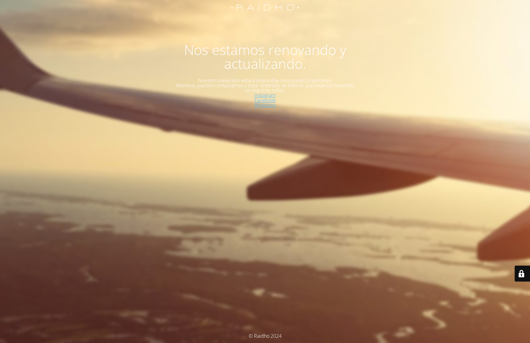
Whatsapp (265, 105)
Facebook (265, 100)
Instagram (265, 95)
